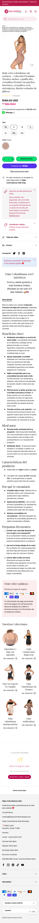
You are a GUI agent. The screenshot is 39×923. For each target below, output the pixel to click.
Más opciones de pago (19, 171)
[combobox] (19, 19)
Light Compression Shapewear (29, 652)
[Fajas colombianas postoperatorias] (10, 707)
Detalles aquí (14, 216)
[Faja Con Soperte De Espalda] (10, 672)
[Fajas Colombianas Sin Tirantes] (29, 672)
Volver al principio (19, 790)
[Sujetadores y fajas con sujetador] (10, 638)
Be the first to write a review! (19, 777)
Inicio (3, 26)
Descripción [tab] (7, 299)
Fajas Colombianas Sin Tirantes (28, 686)
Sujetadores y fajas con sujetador (10, 652)
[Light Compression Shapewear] (29, 638)
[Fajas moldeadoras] (29, 707)
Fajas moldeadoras (29, 720)
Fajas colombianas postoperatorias (10, 721)
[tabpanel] (19, 440)
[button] (30, 11)
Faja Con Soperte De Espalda (10, 685)
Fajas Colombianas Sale (14, 917)
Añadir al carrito (26, 159)
